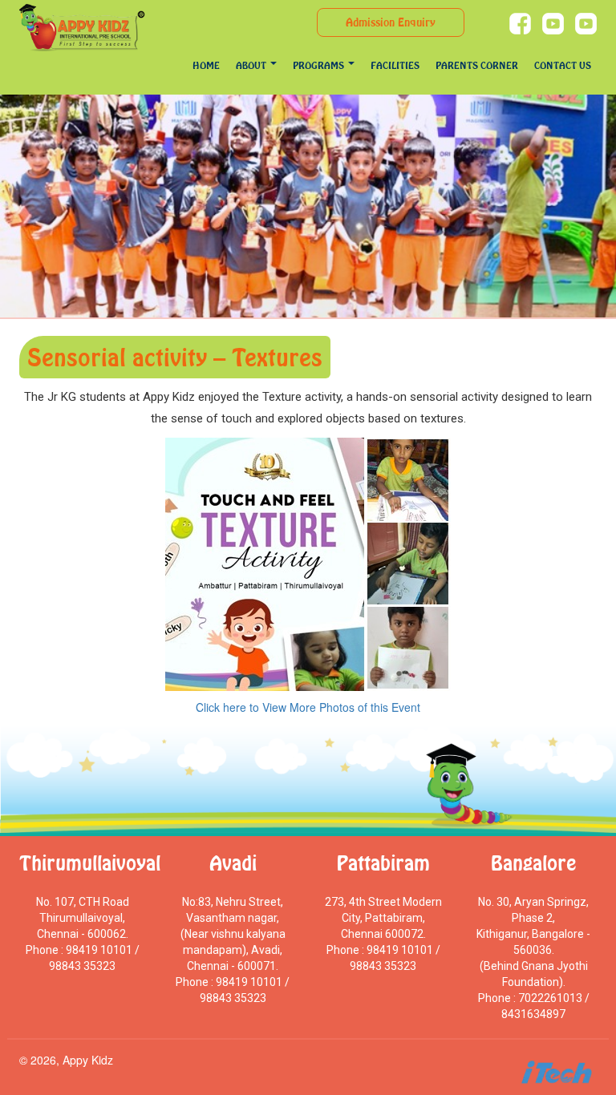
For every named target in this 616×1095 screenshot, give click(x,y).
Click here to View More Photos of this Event (308, 707)
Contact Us (562, 65)
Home (206, 65)
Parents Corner (477, 65)
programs (319, 65)
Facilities (395, 65)
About (252, 65)
